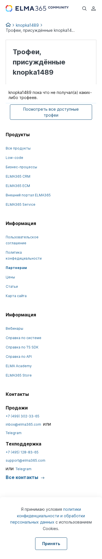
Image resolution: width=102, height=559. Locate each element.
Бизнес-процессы (21, 167)
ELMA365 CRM (18, 176)
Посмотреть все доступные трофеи (51, 112)
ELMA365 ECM (18, 186)
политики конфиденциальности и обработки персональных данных (47, 515)
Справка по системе (23, 338)
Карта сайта (16, 296)
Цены (10, 277)
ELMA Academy (19, 366)
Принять (51, 543)
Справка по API (19, 356)
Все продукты (18, 148)
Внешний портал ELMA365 (28, 195)
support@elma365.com (25, 460)
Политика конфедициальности (24, 255)
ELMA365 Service (20, 204)
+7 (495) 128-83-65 (22, 452)
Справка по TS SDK (22, 347)
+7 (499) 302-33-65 (22, 416)
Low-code (14, 157)
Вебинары (14, 328)
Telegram (14, 433)
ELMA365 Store (19, 375)
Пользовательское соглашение (22, 240)
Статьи (12, 286)
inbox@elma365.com (23, 424)
